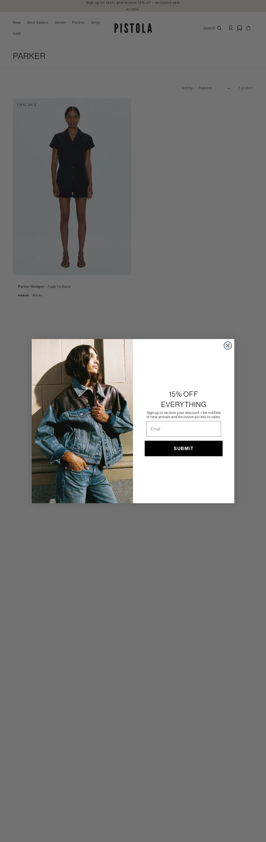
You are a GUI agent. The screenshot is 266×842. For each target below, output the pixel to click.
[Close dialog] (228, 345)
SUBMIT (184, 448)
